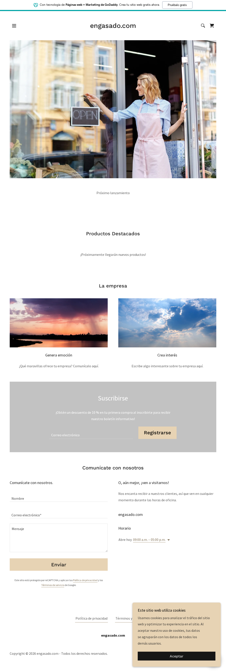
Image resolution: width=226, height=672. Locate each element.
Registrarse (157, 432)
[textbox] (91, 433)
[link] (113, 26)
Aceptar (176, 656)
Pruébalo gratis (177, 5)
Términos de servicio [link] (52, 585)
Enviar (58, 564)
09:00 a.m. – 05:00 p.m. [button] (149, 539)
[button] (14, 25)
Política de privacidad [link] (85, 580)
